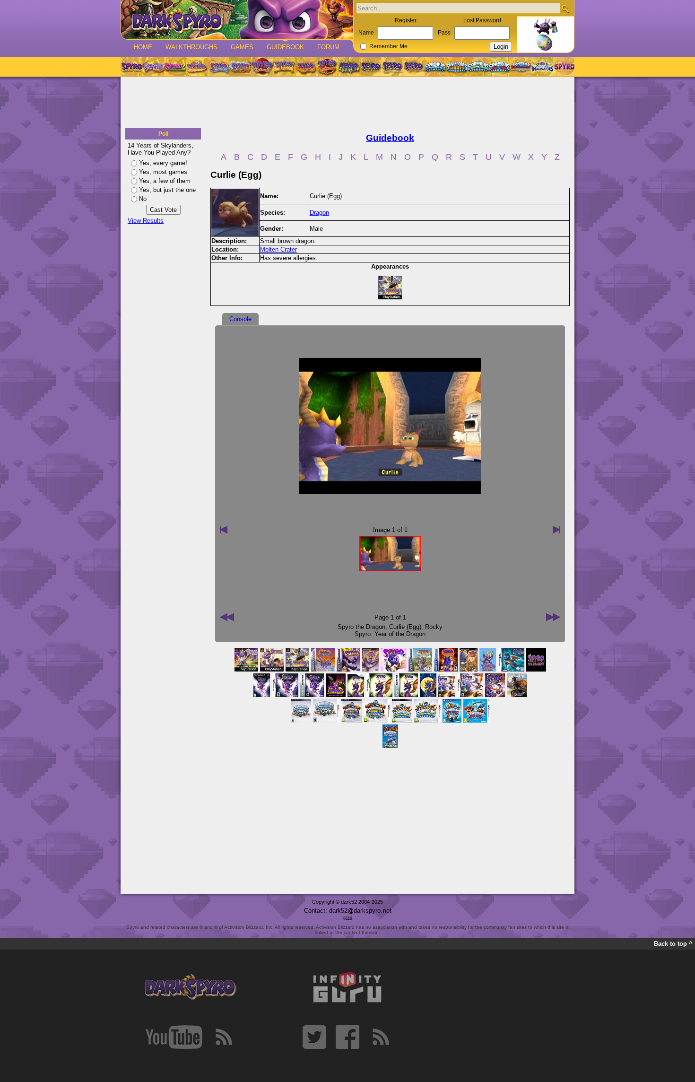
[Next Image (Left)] (223, 529)
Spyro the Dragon (361, 626)
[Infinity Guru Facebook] (347, 1037)
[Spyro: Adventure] (284, 66)
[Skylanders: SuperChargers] (520, 66)
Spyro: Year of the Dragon (390, 633)
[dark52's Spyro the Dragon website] (237, 19)
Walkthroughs (191, 47)
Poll (163, 134)
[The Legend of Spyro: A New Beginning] (371, 66)
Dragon (319, 212)
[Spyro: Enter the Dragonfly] (262, 66)
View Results (146, 220)
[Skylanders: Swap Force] (478, 66)
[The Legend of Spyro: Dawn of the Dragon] (414, 66)
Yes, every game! (163, 162)
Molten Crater (278, 249)
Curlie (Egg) (405, 626)
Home (143, 47)
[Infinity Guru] (347, 987)
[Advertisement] (347, 103)
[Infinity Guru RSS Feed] (380, 1037)
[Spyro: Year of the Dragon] (197, 66)
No (143, 198)
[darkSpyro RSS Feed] (223, 1037)
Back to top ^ (673, 943)
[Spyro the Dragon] (153, 66)
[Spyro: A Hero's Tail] (327, 66)
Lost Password (482, 20)
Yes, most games (163, 171)
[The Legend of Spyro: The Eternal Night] (392, 66)
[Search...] (565, 9)
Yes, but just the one (167, 189)
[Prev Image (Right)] (556, 529)
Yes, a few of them (165, 180)
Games (242, 47)
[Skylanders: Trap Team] (499, 66)
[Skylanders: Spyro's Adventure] (435, 66)
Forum (328, 47)
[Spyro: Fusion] (305, 66)
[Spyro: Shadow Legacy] (349, 66)
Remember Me (388, 46)
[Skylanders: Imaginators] (542, 66)
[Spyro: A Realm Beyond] (563, 66)
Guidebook (285, 47)
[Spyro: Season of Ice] (218, 66)
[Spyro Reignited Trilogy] (131, 66)
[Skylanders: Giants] (457, 66)
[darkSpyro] (190, 987)
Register (406, 20)
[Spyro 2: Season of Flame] (240, 66)
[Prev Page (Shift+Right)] (553, 617)
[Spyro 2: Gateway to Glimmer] (175, 66)
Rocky (434, 626)
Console (240, 319)
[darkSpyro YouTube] (174, 1037)
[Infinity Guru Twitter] (314, 1037)
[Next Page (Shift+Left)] (227, 617)
